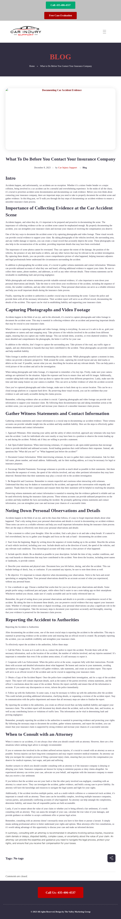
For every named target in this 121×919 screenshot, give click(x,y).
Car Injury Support (67, 167)
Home (32, 66)
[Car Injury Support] (26, 31)
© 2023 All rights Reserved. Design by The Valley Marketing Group (60, 912)
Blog (85, 167)
